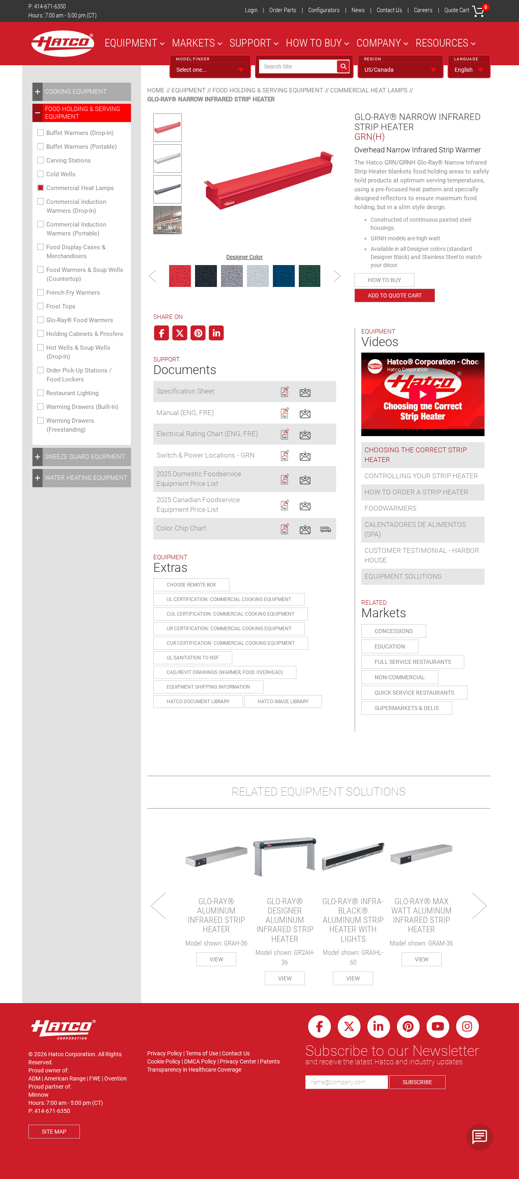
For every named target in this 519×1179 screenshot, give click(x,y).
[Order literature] (326, 528)
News (358, 10)
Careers (423, 10)
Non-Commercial (400, 677)
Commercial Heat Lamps (80, 188)
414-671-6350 (50, 6)
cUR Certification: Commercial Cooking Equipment (231, 643)
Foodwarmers (390, 508)
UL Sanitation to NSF (193, 658)
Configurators (324, 10)
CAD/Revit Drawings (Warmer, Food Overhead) (225, 672)
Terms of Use (202, 1053)
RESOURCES (442, 42)
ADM (34, 1078)
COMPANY (378, 42)
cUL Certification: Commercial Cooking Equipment (230, 614)
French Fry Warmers (73, 292)
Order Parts (282, 10)
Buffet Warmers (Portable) (81, 146)
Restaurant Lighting (72, 393)
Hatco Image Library (283, 701)
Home (156, 90)
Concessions (394, 631)
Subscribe (417, 1082)
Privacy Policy (164, 1053)
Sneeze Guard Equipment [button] (85, 456)
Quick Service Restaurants (414, 692)
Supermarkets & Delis (407, 708)
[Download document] (284, 391)
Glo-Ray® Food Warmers (79, 320)
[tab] (81, 92)
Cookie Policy (163, 1061)
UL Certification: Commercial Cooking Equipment (229, 599)
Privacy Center (238, 1061)
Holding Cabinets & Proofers (84, 334)
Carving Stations (68, 160)
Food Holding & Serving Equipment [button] (82, 112)
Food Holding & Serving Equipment (267, 90)
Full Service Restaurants (413, 662)
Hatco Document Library (198, 701)
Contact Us (389, 10)
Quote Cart (465, 9)
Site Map (54, 1131)
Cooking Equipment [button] (76, 91)
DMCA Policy (200, 1061)
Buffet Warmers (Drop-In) (80, 133)
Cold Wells (60, 174)
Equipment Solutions (403, 576)
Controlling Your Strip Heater (421, 476)
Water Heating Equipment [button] (86, 477)
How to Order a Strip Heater (416, 492)
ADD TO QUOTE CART (395, 295)
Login (251, 10)
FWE (95, 1078)
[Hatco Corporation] (62, 43)
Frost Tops (60, 306)
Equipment (189, 90)
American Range (65, 1078)
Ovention (115, 1078)
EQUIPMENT (131, 42)
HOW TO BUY (314, 42)
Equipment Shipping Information (208, 687)
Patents (270, 1061)
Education (390, 646)
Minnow (38, 1094)
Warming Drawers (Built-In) (82, 407)
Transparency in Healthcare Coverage (194, 1069)
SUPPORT (250, 42)
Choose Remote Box (191, 585)
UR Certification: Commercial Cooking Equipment (229, 628)
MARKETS (193, 42)
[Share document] (305, 391)
